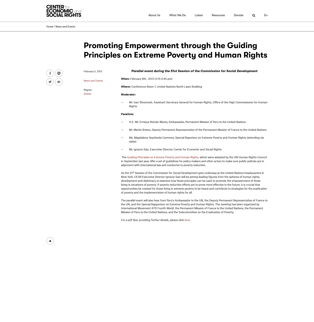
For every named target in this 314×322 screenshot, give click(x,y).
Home (49, 26)
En (266, 15)
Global (87, 93)
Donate (238, 15)
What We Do (177, 15)
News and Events (65, 26)
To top (50, 241)
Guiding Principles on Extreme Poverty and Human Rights (162, 157)
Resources (218, 15)
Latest (199, 15)
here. (187, 219)
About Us (154, 15)
